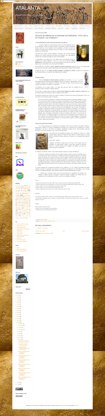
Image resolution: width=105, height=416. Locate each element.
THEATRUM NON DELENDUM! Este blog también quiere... (24, 348)
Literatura (74, 25)
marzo (19, 335)
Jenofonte (23, 202)
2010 (18, 318)
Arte (30, 25)
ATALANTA (28, 8)
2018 (18, 304)
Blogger (77, 405)
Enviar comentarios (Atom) (47, 233)
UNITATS (82, 28)
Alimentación (18, 185)
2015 (18, 308)
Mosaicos (26, 208)
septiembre (20, 329)
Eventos (23, 198)
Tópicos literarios (25, 215)
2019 (18, 302)
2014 (18, 310)
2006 (18, 384)
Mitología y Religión (51, 28)
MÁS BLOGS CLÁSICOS (21, 152)
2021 (18, 299)
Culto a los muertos (44, 221)
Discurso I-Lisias (51, 221)
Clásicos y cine (50, 25)
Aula (24, 190)
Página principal (18, 25)
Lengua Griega (27, 203)
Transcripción (25, 216)
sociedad (28, 212)
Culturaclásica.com (21, 225)
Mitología (18, 208)
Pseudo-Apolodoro (23, 210)
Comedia (21, 191)
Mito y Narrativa (39, 28)
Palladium (19, 238)
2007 (18, 382)
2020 (18, 301)
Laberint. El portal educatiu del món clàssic (23, 236)
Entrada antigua (85, 231)
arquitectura (18, 188)
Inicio (63, 231)
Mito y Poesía (28, 28)
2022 (18, 297)
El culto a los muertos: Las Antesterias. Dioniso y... (24, 341)
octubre (20, 327)
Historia (17, 202)
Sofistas (27, 213)
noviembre (20, 325)
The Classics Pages (21, 239)
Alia (26, 25)
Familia (28, 198)
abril (19, 333)
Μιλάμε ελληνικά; (18, 28)
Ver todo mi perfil (19, 66)
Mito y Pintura (18, 206)
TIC (16, 215)
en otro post (74, 80)
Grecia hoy (20, 201)
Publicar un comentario (42, 228)
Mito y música (26, 205)
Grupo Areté (19, 233)
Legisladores (19, 203)
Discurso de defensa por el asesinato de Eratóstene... (24, 352)
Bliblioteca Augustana (21, 249)
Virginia (19, 64)
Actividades (74, 28)
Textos (67, 28)
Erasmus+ (27, 196)
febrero (20, 337)
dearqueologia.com (21, 227)
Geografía (28, 199)
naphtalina (62, 405)
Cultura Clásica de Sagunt (23, 224)
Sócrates (20, 213)
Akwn (18, 247)
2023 (18, 295)
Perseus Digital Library (22, 251)
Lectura (28, 202)
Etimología (59, 25)
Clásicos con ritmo (38, 25)
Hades (26, 201)
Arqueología (26, 187)
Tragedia (17, 216)
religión (17, 212)
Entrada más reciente (40, 231)
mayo (19, 331)
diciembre (20, 323)
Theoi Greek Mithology (22, 241)
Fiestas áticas (20, 199)
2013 (18, 312)
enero (19, 339)
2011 (18, 316)
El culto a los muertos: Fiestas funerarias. (23, 344)
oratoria (28, 209)
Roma (23, 212)
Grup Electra (19, 232)
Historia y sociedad (84, 25)
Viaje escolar (23, 218)
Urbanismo (18, 218)
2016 (18, 306)
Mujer (17, 209)
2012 (18, 314)
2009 (18, 320)
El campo (25, 195)
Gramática (66, 25)
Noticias (22, 209)
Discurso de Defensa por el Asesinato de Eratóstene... (24, 374)
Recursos (60, 28)
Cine (16, 191)
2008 (18, 322)
